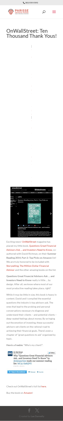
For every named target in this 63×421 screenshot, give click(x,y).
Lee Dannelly (37, 416)
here (43, 386)
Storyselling (12, 265)
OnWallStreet (29, 241)
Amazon (28, 392)
